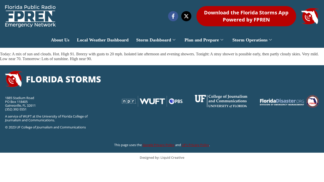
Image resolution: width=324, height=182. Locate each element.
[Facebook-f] (173, 16)
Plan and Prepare (202, 39)
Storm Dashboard (153, 39)
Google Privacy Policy (158, 145)
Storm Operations (250, 39)
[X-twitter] (186, 16)
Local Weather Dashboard (103, 39)
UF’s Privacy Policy (195, 145)
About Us (60, 39)
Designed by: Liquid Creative (162, 157)
